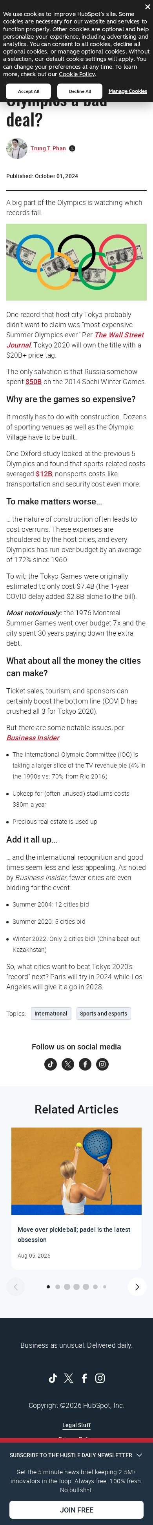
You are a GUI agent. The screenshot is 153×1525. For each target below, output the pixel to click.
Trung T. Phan (48, 148)
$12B (44, 473)
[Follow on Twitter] (68, 1064)
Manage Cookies (128, 91)
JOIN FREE (76, 1509)
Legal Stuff (76, 1425)
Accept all (28, 91)
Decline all (80, 91)
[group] (76, 1198)
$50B (34, 381)
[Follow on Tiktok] (50, 1064)
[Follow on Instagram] (102, 1064)
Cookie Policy (77, 74)
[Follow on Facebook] (85, 1064)
